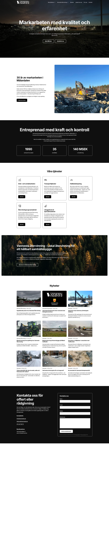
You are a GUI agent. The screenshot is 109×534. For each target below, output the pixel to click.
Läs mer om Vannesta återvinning (27, 264)
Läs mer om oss (22, 100)
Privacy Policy (78, 434)
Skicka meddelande (66, 431)
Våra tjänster (48, 41)
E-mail (61, 405)
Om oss (85, 2)
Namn (61, 399)
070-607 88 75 (20, 424)
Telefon (61, 411)
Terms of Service (83, 434)
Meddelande (62, 417)
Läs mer (22, 196)
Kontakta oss (60, 41)
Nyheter (72, 2)
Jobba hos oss (78, 2)
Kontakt (90, 2)
